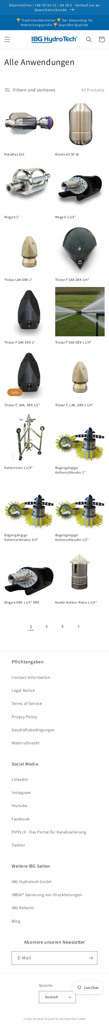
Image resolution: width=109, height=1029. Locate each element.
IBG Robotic (23, 907)
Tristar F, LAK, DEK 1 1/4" (74, 405)
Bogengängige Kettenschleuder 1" (70, 469)
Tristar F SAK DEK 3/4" (72, 279)
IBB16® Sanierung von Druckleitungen (47, 894)
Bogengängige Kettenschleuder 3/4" (21, 537)
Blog (16, 921)
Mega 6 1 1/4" (65, 217)
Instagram (21, 792)
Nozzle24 (38, 1018)
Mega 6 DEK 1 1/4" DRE (22, 602)
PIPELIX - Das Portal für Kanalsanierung (49, 832)
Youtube (19, 805)
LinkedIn (20, 779)
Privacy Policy (24, 716)
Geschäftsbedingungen (33, 729)
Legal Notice (23, 690)
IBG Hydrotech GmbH (32, 881)
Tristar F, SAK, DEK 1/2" (22, 405)
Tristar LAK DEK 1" (18, 279)
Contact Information (31, 677)
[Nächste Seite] (78, 626)
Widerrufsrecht (26, 742)
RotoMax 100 (14, 154)
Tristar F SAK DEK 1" (19, 342)
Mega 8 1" (11, 217)
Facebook (21, 819)
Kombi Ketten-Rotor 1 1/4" (76, 602)
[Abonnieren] (90, 958)
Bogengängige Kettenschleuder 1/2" (72, 537)
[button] (7, 39)
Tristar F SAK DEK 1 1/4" (73, 342)
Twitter (18, 845)
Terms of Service (27, 703)
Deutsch (51, 996)
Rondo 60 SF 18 (67, 154)
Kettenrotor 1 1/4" (18, 467)
